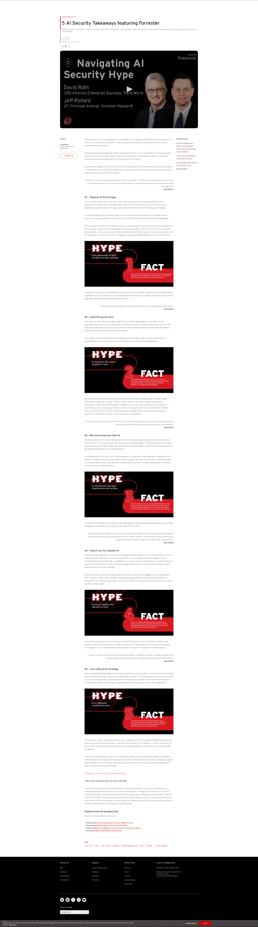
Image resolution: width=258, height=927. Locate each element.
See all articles (181, 169)
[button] (129, 89)
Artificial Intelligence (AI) (129, 846)
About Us (127, 868)
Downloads (95, 876)
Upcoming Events (129, 880)
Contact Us (68, 156)
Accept (205, 923)
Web (96, 846)
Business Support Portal (99, 868)
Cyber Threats (105, 846)
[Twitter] (73, 900)
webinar (152, 153)
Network (149, 846)
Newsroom (63, 872)
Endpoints (116, 846)
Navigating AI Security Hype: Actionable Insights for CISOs (112, 823)
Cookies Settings (190, 923)
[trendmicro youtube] (84, 900)
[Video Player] (129, 89)
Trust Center (128, 884)
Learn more (12, 925)
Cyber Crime (89, 846)
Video (142, 846)
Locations (127, 876)
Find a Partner (64, 880)
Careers (126, 872)
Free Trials (95, 880)
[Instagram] (79, 900)
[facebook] (68, 900)
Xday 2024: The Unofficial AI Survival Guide (107, 831)
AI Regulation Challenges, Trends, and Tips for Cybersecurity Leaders (116, 828)
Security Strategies (161, 846)
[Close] (255, 923)
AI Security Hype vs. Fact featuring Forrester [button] (111, 825)
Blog (61, 868)
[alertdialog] (129, 923)
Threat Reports (65, 876)
